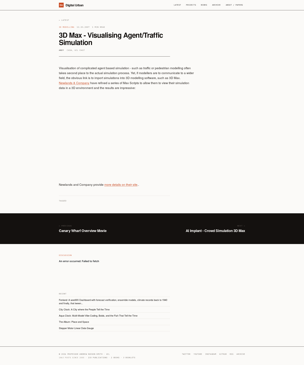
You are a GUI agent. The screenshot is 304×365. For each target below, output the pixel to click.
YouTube (198, 354)
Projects (191, 5)
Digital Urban (72, 5)
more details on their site (120, 184)
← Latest (64, 20)
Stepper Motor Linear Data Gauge (76, 328)
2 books (115, 357)
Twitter (186, 354)
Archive (216, 5)
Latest (177, 5)
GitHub (223, 354)
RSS (231, 354)
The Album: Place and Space (74, 321)
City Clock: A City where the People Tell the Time (84, 309)
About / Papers (234, 5)
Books (204, 5)
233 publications (98, 357)
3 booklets (129, 357)
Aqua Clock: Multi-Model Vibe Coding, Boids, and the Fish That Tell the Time (98, 315)
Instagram (210, 354)
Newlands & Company (74, 83)
